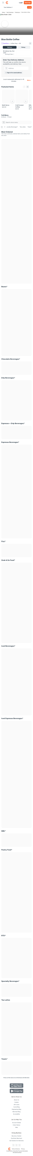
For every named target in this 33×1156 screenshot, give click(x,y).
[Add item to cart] (12, 101)
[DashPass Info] (13, 54)
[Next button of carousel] (27, 86)
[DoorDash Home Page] (7, 2)
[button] (16, 70)
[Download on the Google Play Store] (16, 1091)
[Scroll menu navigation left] (4, 127)
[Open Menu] (3, 2)
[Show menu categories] (2, 127)
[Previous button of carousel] (24, 86)
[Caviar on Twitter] (16, 1145)
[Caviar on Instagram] (20, 1145)
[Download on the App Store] (16, 1085)
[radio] (9, 47)
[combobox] (18, 68)
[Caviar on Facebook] (13, 1145)
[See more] (30, 43)
